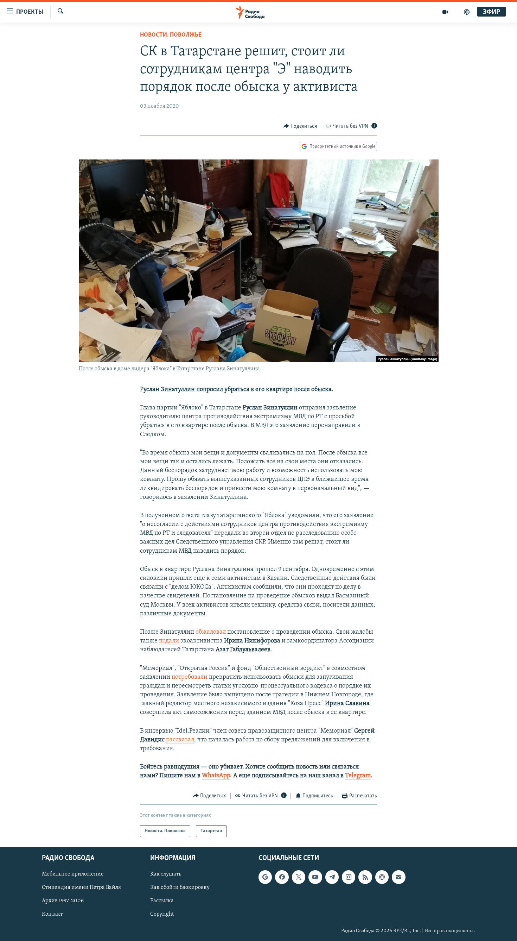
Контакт (52, 914)
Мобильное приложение (73, 874)
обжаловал (211, 632)
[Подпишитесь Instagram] (348, 877)
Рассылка (162, 901)
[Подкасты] (382, 877)
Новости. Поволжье (171, 35)
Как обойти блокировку (180, 888)
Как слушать (165, 874)
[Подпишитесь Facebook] (281, 877)
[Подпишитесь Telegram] (332, 877)
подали (169, 641)
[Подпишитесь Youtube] (315, 877)
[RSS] (365, 877)
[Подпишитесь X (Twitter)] (298, 877)
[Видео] (445, 12)
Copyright (162, 914)
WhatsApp (216, 776)
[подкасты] (466, 12)
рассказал (180, 740)
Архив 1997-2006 (63, 901)
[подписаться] (398, 877)
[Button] (300, 126)
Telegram (358, 776)
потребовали (190, 677)
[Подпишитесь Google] (265, 877)
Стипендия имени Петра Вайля (81, 888)
